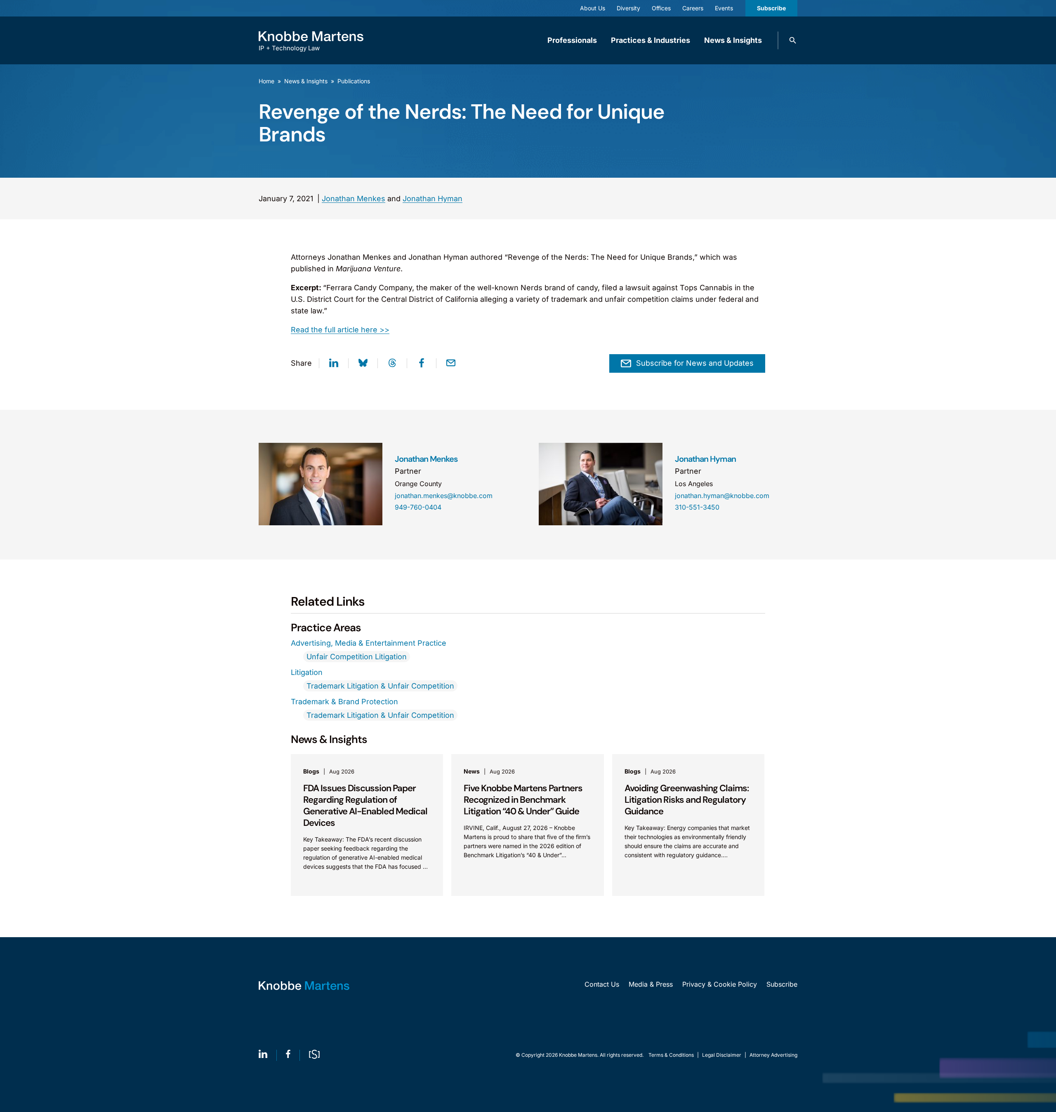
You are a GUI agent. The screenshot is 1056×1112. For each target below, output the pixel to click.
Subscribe (771, 8)
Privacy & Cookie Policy (719, 984)
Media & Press (651, 984)
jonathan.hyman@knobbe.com (722, 495)
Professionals (572, 40)
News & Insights (733, 40)
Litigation (307, 672)
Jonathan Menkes (353, 198)
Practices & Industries (650, 40)
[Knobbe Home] (304, 985)
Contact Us (602, 984)
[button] (793, 40)
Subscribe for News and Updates (695, 363)
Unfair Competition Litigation (356, 656)
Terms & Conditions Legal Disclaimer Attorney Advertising (722, 1055)
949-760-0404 (418, 507)
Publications (353, 81)
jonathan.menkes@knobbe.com (444, 495)
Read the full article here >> (340, 329)
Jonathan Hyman (432, 198)
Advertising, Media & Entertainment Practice (368, 643)
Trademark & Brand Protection (344, 701)
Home (266, 81)
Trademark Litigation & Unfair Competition (380, 686)
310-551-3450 (697, 507)
